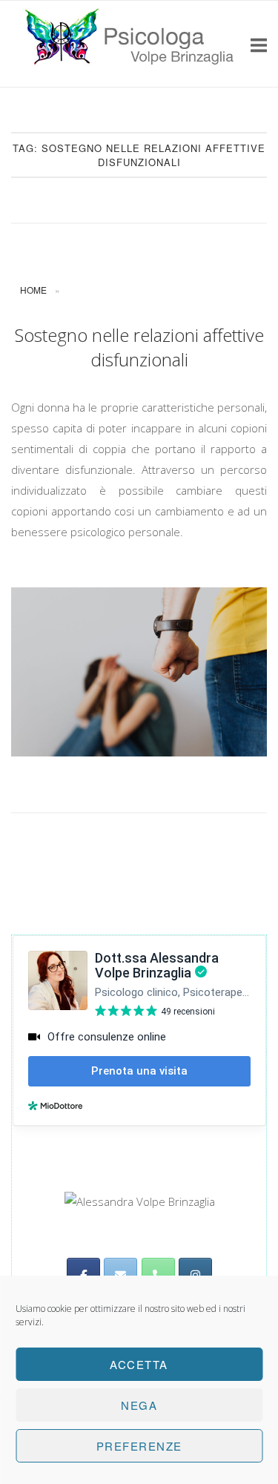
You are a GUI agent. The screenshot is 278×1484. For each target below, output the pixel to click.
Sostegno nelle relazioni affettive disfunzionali (139, 347)
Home (33, 289)
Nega (139, 1405)
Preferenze (139, 1446)
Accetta (139, 1364)
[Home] (131, 72)
